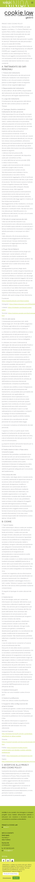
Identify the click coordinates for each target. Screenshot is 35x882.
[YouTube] (12, 861)
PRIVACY (6, 827)
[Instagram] (8, 861)
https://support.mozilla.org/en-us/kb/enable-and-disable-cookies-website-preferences (17, 750)
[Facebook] (3, 861)
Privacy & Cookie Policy (11, 873)
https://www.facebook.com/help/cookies (15, 301)
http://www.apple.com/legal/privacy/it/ (19, 756)
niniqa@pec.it (8, 850)
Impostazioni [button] (7, 878)
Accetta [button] (16, 878)
